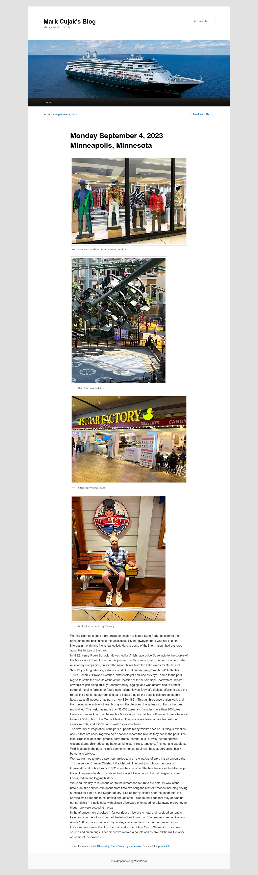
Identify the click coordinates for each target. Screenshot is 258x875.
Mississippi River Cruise (111, 846)
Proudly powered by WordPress (129, 861)
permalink (164, 846)
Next (210, 114)
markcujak (135, 846)
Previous (196, 114)
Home (48, 102)
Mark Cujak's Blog (70, 21)
